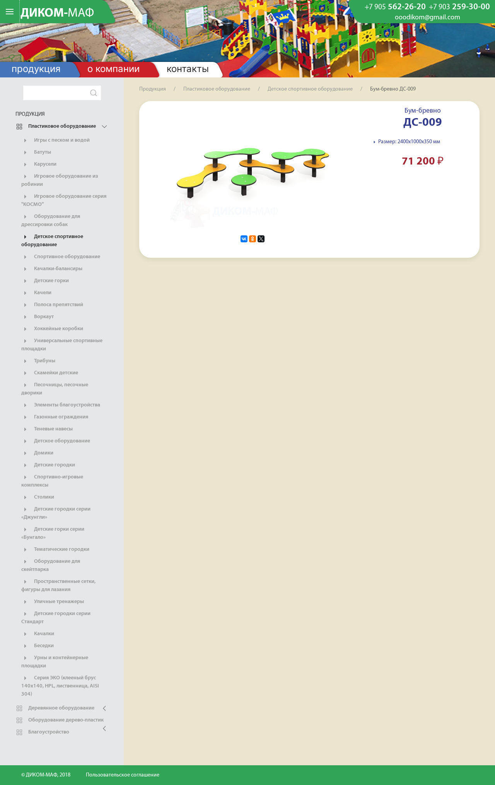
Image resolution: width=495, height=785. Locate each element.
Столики (43, 497)
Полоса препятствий (58, 305)
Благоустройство (48, 732)
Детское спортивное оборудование (52, 241)
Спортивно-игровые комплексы (52, 481)
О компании (113, 68)
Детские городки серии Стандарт (55, 618)
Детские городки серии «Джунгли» (55, 513)
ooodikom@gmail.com (427, 17)
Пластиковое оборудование (61, 126)
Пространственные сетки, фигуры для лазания (58, 586)
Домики (43, 453)
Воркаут (43, 317)
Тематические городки (61, 549)
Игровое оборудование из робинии (59, 180)
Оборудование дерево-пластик (65, 720)
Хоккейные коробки (58, 329)
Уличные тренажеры (58, 602)
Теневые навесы (53, 429)
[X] (261, 238)
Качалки (43, 634)
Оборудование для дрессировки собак (50, 221)
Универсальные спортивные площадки (61, 345)
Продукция (36, 68)
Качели (42, 293)
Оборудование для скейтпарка (50, 565)
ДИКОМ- (57, 13)
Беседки (43, 646)
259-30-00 (459, 7)
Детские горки (51, 281)
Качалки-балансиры (57, 269)
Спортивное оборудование (66, 257)
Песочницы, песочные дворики (54, 389)
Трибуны (44, 361)
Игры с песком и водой (61, 140)
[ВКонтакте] (244, 238)
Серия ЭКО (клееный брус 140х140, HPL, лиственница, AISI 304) (60, 686)
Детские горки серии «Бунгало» (52, 533)
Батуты (42, 152)
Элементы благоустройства (66, 405)
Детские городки (54, 465)
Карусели (44, 164)
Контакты (188, 68)
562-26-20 (395, 7)
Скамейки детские (55, 373)
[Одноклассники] (252, 238)
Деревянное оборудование (60, 708)
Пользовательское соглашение (122, 775)
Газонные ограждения (60, 417)
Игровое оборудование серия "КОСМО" (63, 200)
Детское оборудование (61, 441)
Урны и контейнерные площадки (54, 662)
